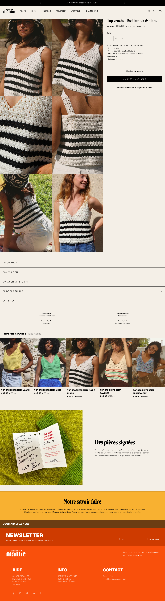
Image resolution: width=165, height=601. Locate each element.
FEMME (23, 11)
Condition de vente (67, 576)
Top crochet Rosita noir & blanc (81, 391)
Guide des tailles (20, 576)
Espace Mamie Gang (21, 581)
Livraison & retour (21, 579)
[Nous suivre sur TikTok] (40, 593)
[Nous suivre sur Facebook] (13, 593)
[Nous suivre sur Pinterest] (27, 593)
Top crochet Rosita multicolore (143, 391)
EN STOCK (47, 11)
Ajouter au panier (135, 71)
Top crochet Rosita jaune (15, 390)
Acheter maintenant (134, 79)
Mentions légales (66, 581)
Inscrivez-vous (153, 539)
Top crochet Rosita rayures (110, 391)
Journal (16, 584)
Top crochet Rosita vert (47, 390)
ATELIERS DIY (61, 11)
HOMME (34, 11)
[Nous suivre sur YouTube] (33, 593)
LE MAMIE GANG (91, 11)
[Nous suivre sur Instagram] (20, 593)
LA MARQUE (75, 11)
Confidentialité (65, 579)
